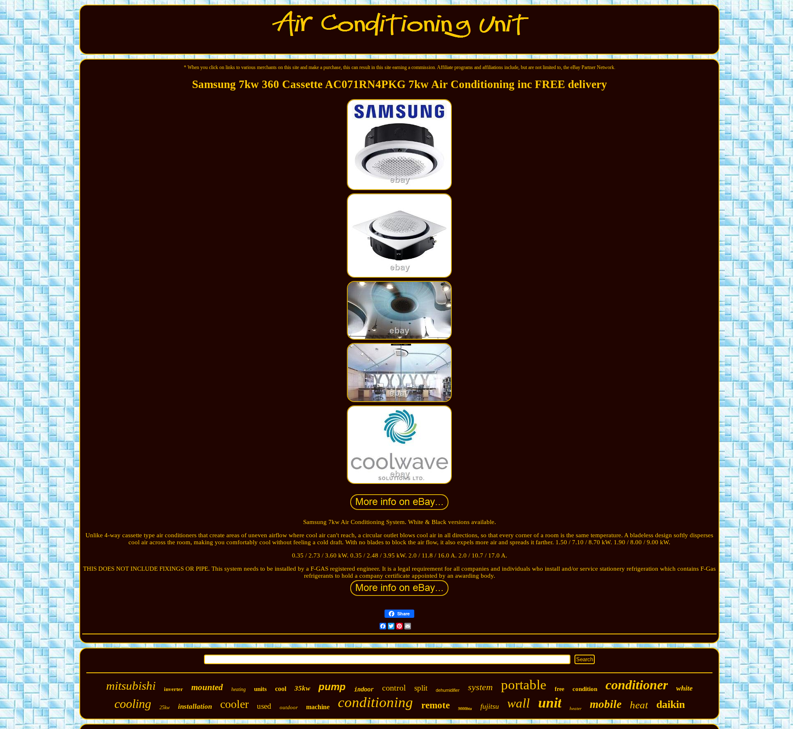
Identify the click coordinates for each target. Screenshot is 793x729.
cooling (132, 703)
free (559, 689)
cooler (234, 704)
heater (576, 708)
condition (584, 689)
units (260, 689)
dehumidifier (448, 690)
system (480, 687)
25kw (164, 707)
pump (332, 686)
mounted (207, 687)
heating (238, 689)
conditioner (636, 684)
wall (518, 703)
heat (639, 704)
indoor (364, 689)
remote (435, 705)
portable (523, 684)
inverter (173, 689)
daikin (670, 704)
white (684, 688)
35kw (302, 688)
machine (318, 706)
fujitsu (489, 706)
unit (549, 702)
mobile (606, 704)
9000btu (465, 708)
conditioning (375, 702)
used (264, 706)
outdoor (289, 707)
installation (195, 706)
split (420, 688)
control (394, 687)
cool (280, 688)
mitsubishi (131, 685)
